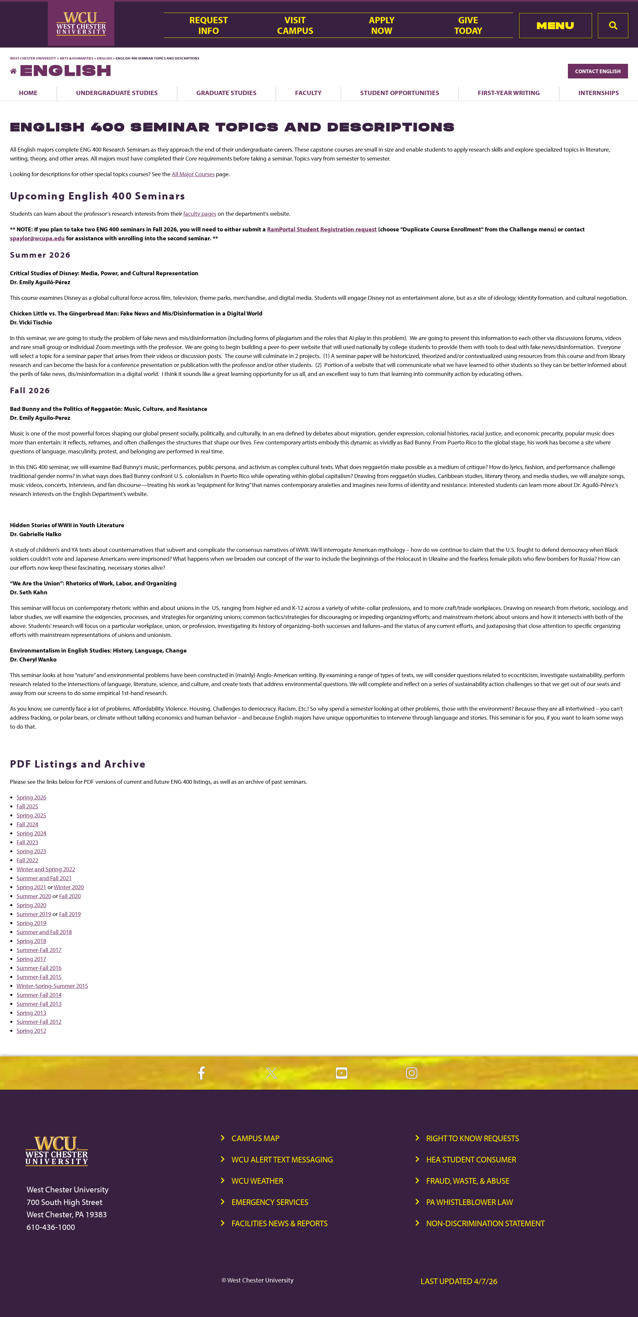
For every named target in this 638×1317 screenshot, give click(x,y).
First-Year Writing (509, 92)
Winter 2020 (69, 887)
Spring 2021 (31, 887)
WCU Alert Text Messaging (282, 1159)
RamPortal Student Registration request (322, 229)
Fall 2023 (27, 842)
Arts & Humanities (76, 58)
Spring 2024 (31, 833)
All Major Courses (193, 174)
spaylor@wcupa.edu (37, 238)
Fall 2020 (70, 896)
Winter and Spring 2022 (46, 869)
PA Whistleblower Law (469, 1202)
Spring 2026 (31, 797)
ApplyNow (382, 25)
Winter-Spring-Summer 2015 (52, 986)
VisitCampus (295, 25)
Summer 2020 (34, 896)
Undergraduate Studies (117, 92)
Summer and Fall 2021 (44, 878)
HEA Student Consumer (471, 1159)
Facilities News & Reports (280, 1223)
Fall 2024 (27, 824)
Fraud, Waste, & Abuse (467, 1180)
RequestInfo (208, 25)
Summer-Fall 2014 (39, 995)
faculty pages (199, 213)
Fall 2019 (70, 914)
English (104, 58)
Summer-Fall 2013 (39, 1004)
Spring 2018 (31, 941)
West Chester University (33, 58)
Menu (555, 25)
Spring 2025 (31, 815)
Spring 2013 (31, 1013)
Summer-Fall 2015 (39, 977)
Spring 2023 (31, 851)
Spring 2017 (31, 959)
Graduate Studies (226, 92)
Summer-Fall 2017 (39, 950)
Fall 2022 (27, 860)
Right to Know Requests (472, 1138)
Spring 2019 (31, 923)
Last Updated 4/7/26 (459, 1281)
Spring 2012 (31, 1030)
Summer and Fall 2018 (44, 932)
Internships (599, 92)
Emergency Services (270, 1202)
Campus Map (255, 1138)
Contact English (598, 71)
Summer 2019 (34, 914)
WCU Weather (257, 1180)
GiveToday (468, 25)
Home (28, 92)
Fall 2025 (27, 806)
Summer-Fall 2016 (39, 968)
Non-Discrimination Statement (485, 1223)
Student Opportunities (399, 92)
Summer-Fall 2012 (39, 1021)
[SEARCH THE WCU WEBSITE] (613, 25)
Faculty (308, 92)
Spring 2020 (31, 905)
